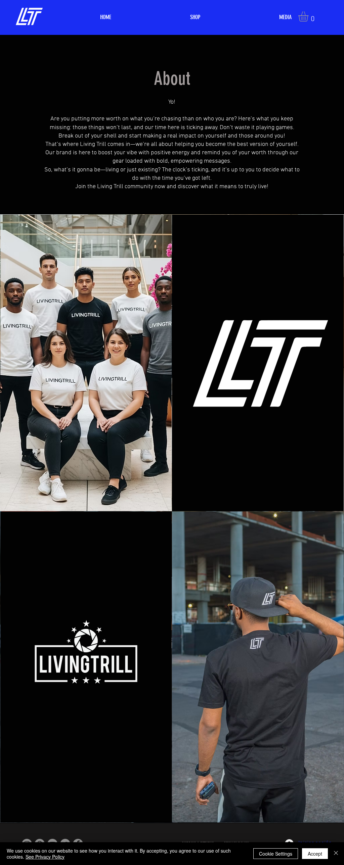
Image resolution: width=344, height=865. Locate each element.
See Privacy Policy (45, 856)
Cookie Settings (275, 853)
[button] (309, 16)
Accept (315, 853)
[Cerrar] (336, 854)
